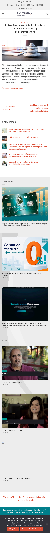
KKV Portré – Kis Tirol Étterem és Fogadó (16, 478)
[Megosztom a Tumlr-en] (33, 96)
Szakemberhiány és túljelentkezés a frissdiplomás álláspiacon (23, 163)
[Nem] (46, 525)
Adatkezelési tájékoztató (36, 510)
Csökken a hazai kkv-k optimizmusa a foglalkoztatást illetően (38, 108)
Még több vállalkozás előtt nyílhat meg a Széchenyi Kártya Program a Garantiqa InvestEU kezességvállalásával (28, 146)
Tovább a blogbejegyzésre (12, 88)
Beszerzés (26, 513)
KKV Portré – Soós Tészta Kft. (12, 430)
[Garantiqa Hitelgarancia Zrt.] (25, 14)
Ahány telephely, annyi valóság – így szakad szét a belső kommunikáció (26, 130)
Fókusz (6, 497)
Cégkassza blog (25, 22)
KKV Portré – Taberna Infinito (12, 382)
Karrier (18, 497)
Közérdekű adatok (14, 513)
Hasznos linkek (37, 513)
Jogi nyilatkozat (20, 510)
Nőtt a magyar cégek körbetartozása (23, 137)
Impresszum (8, 510)
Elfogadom (13, 529)
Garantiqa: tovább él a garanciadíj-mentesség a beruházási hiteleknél (22, 274)
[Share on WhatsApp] (16, 96)
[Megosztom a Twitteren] (25, 96)
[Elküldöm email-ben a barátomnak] (29, 96)
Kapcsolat (30, 500)
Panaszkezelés (29, 497)
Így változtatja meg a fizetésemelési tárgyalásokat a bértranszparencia (23, 155)
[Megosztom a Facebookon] (21, 96)
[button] (3, 14)
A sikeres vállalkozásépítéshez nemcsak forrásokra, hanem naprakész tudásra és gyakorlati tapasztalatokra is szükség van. (24, 324)
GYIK (12, 497)
